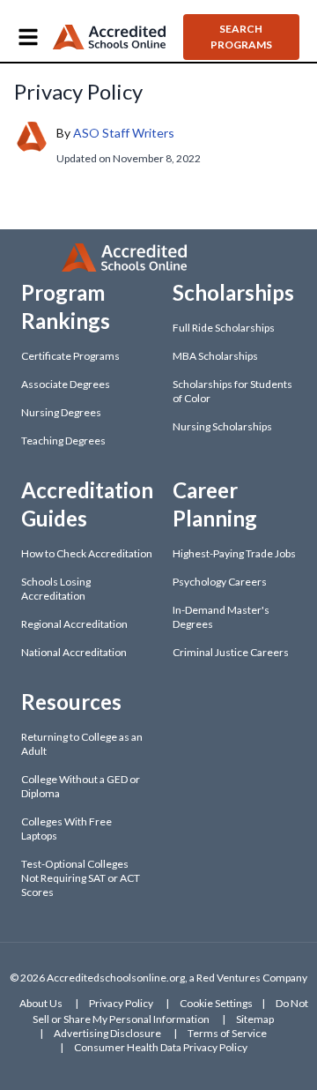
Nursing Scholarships (222, 426)
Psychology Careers (220, 581)
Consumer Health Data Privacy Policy (160, 1047)
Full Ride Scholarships (224, 327)
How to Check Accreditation (86, 553)
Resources (71, 701)
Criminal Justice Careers (231, 652)
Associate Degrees (65, 384)
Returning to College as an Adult (82, 744)
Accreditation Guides (87, 504)
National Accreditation (74, 652)
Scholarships (233, 292)
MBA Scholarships (215, 355)
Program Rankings (65, 306)
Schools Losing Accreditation (56, 588)
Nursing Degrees (61, 412)
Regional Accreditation (74, 624)
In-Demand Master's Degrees (221, 617)
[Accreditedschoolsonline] (109, 37)
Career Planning (215, 504)
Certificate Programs (70, 355)
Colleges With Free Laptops (66, 828)
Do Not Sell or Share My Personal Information (170, 1011)
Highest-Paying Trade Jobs (234, 553)
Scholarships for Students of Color (232, 391)
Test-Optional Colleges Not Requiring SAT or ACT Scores (80, 878)
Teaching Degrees (63, 440)
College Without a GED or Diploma (80, 786)
